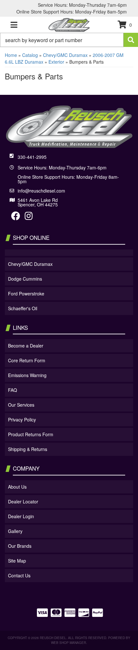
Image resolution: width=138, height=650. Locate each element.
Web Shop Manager (68, 642)
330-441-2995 (32, 157)
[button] (69, 40)
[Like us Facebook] (15, 217)
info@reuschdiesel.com (41, 190)
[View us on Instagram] (29, 217)
